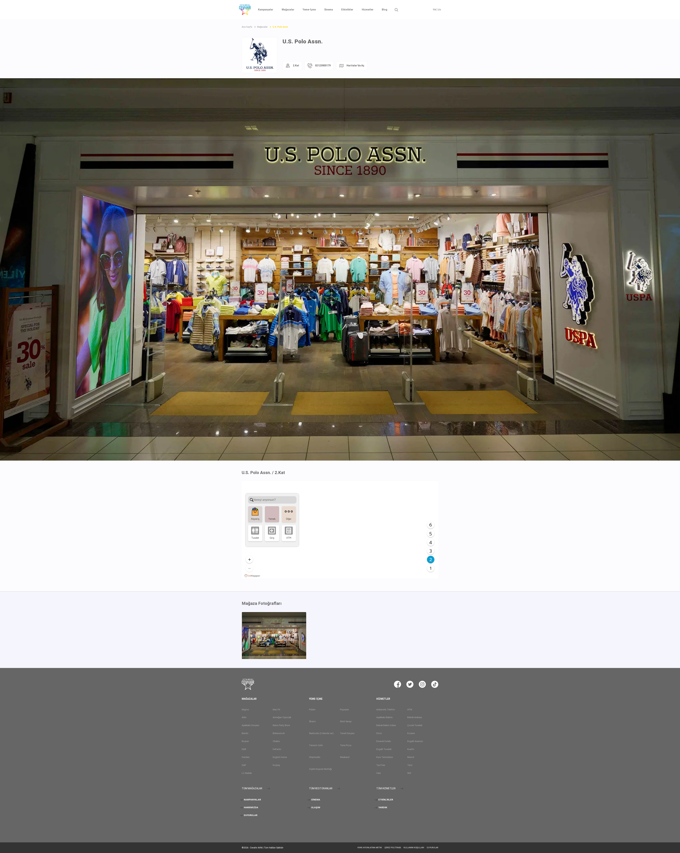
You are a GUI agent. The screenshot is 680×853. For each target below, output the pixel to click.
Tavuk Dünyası (347, 733)
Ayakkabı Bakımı (384, 717)
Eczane (411, 733)
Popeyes (344, 709)
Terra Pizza (345, 745)
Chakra (276, 741)
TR (434, 9)
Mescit (410, 757)
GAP (244, 765)
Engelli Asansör (415, 741)
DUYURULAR (250, 815)
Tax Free (380, 765)
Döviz (379, 733)
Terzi (409, 765)
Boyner (245, 741)
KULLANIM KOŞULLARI (414, 847)
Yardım (382, 807)
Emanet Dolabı (383, 741)
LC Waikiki (247, 773)
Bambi (245, 733)
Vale (378, 773)
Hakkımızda (250, 807)
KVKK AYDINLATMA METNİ (370, 847)
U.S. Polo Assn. (280, 27)
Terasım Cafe (316, 745)
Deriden (246, 757)
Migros (245, 709)
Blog (384, 9)
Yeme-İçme (309, 9)
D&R (244, 749)
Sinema (328, 9)
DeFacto (277, 749)
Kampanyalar (265, 9)
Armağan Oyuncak (282, 717)
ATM (409, 709)
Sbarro (312, 721)
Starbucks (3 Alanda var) (321, 733)
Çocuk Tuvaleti (414, 725)
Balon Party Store (281, 725)
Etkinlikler (347, 9)
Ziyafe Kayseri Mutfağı (320, 769)
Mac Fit (276, 709)
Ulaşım (315, 807)
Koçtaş (276, 765)
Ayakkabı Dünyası (250, 725)
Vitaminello (314, 757)
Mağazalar (288, 9)
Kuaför (410, 749)
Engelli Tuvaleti (384, 749)
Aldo (244, 717)
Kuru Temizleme (384, 757)
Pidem (312, 709)
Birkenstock (279, 733)
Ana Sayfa (247, 27)
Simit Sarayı (346, 721)
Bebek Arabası (414, 717)
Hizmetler (367, 9)
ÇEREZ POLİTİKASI (392, 847)
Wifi (409, 773)
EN (439, 9)
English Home (280, 757)
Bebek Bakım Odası (386, 725)
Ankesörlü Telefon (385, 709)
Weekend (344, 757)
